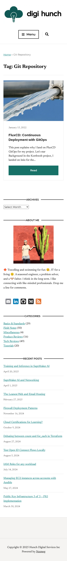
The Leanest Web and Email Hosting (24, 394)
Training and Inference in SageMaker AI (26, 366)
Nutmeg (40, 551)
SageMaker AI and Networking (21, 380)
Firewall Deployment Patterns (20, 408)
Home (7, 54)
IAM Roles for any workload (19, 464)
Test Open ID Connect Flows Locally (24, 450)
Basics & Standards (14, 323)
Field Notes (9, 328)
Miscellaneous (11, 332)
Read (33, 170)
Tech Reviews (11, 341)
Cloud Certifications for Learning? (23, 422)
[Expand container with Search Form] (47, 34)
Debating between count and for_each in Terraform (32, 436)
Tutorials (8, 345)
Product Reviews (13, 336)
